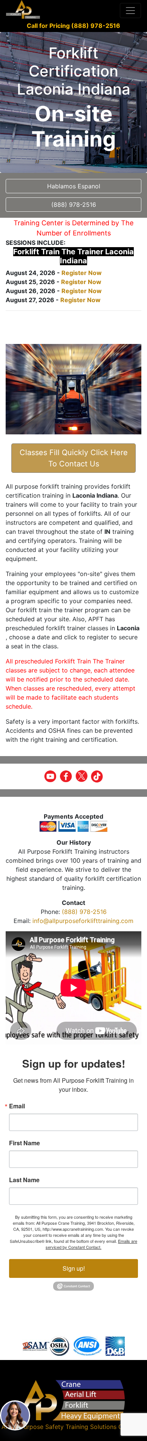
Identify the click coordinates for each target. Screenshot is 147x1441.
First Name (24, 1143)
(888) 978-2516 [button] (73, 204)
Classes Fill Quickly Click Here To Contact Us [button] (74, 458)
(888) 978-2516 (84, 911)
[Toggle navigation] (130, 10)
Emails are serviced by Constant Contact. (91, 1244)
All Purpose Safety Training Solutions (63, 1426)
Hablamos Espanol (73, 186)
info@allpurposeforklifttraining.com (82, 921)
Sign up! (74, 1268)
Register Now (81, 273)
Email (17, 1106)
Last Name (24, 1180)
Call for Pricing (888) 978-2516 (73, 25)
